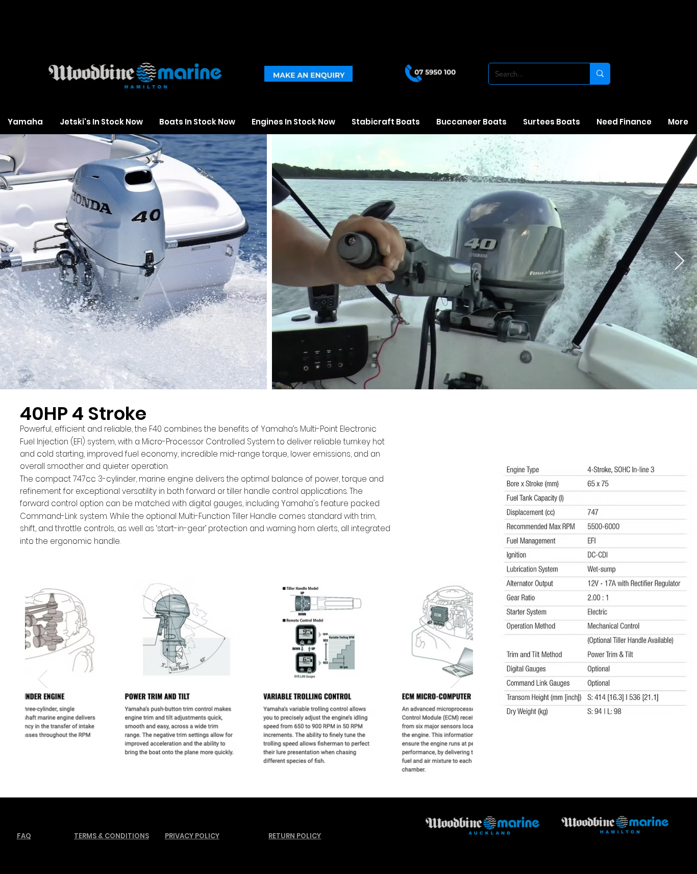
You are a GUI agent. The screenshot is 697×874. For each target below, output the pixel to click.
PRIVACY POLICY (192, 836)
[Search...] (600, 73)
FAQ (24, 836)
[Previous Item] (42, 679)
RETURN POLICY (294, 836)
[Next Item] (455, 679)
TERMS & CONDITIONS (111, 836)
